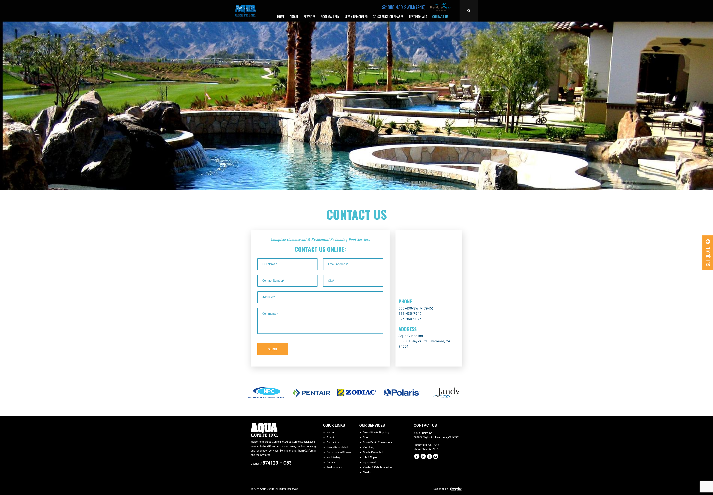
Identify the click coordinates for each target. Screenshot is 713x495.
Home (280, 16)
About (294, 16)
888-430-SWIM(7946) (415, 308)
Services (309, 16)
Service (331, 462)
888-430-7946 (409, 313)
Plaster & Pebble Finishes (377, 467)
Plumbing (368, 447)
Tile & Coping (370, 457)
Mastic (367, 472)
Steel (366, 437)
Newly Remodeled (356, 16)
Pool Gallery (330, 16)
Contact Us (440, 16)
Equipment (369, 462)
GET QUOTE (707, 256)
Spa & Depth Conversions (378, 442)
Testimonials (418, 16)
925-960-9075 (409, 319)
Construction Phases (388, 16)
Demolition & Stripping (376, 432)
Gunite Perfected (373, 452)
